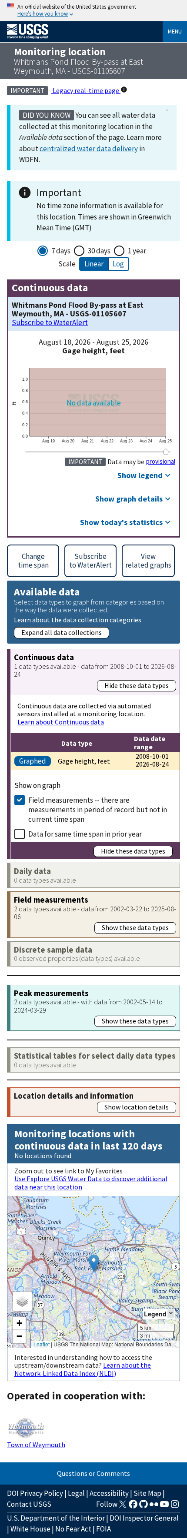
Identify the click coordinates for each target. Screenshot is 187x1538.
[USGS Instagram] (175, 1506)
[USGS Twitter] (122, 1506)
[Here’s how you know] (93, 10)
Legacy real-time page (85, 90)
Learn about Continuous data (60, 722)
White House (30, 1529)
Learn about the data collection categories (77, 619)
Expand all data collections (61, 632)
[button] (93, 1263)
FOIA (103, 1529)
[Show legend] (170, 1313)
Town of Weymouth (36, 1444)
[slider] (166, 452)
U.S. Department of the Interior (56, 1518)
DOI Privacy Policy (35, 1493)
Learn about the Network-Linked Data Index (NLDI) (82, 1369)
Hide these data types (136, 685)
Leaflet (41, 1344)
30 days (99, 251)
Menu (175, 31)
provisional (160, 461)
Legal (76, 1493)
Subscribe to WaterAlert (50, 323)
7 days (60, 251)
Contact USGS (29, 1504)
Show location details (136, 1107)
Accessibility (109, 1493)
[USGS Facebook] (133, 1506)
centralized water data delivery (89, 148)
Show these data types (135, 927)
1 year (137, 251)
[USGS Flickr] (154, 1506)
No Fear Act (73, 1529)
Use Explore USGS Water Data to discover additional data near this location (90, 1182)
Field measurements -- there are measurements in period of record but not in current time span (97, 809)
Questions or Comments (93, 1473)
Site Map (147, 1493)
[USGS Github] (143, 1506)
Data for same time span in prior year (85, 834)
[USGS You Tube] (164, 1506)
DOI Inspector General (144, 1518)
